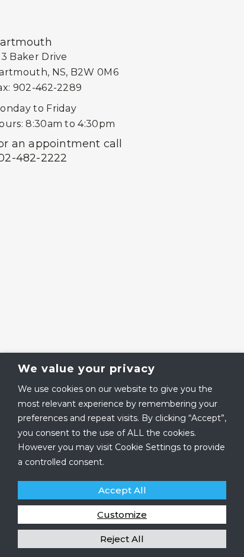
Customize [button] (122, 514)
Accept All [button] (122, 490)
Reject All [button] (122, 539)
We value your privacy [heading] (86, 368)
